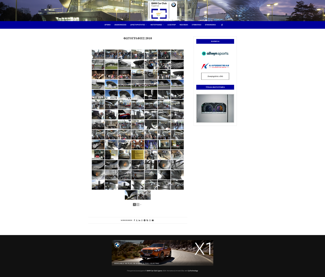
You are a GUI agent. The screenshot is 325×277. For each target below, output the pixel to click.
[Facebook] (222, 25)
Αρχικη (107, 25)
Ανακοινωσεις (120, 25)
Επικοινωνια (210, 25)
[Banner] (215, 76)
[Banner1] (215, 53)
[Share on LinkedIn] (139, 220)
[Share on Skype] (147, 220)
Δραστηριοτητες (137, 25)
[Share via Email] (153, 220)
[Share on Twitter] (137, 220)
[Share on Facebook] (134, 220)
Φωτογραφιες (156, 25)
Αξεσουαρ (171, 25)
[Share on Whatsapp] (142, 220)
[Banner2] (215, 66)
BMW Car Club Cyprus (154, 271)
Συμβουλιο (196, 25)
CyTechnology (193, 271)
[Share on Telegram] (144, 220)
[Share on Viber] (150, 220)
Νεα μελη (184, 25)
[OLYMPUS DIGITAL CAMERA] (98, 64)
